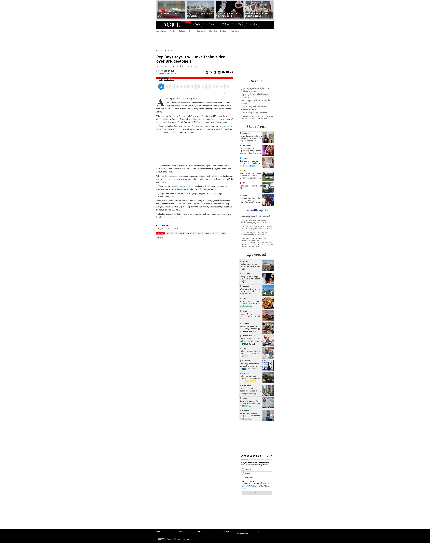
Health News (246, 386)
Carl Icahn (205, 233)
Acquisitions (195, 233)
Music (244, 170)
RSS (258, 531)
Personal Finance (248, 336)
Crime (191, 31)
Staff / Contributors (242, 532)
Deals (171, 78)
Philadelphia (184, 233)
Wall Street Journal (182, 186)
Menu (160, 24)
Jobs (243, 183)
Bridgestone (214, 233)
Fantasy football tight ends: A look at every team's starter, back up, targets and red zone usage (257, 118)
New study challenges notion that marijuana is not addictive (253, 239)
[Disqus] (194, 300)
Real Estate (246, 286)
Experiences (246, 146)
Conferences (246, 361)
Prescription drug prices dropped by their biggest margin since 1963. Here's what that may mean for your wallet (257, 244)
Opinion (182, 31)
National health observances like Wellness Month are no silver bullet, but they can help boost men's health (257, 228)
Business (223, 31)
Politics (172, 31)
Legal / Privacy (223, 531)
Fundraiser (246, 323)
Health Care (246, 411)
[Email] (227, 73)
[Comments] (223, 73)
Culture (225, 24)
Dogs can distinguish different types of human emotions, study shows (255, 217)
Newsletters (236, 31)
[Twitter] (211, 73)
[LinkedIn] (215, 73)
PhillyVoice (172, 24)
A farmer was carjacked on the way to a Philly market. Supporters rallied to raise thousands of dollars (255, 90)
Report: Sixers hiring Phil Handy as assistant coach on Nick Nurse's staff (254, 113)
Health (211, 24)
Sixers (244, 195)
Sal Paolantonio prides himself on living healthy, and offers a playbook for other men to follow (257, 102)
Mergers (223, 233)
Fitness (245, 261)
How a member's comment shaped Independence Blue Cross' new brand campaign (254, 234)
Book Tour (246, 274)
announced (207, 103)
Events (240, 24)
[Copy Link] (231, 73)
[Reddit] (219, 73)
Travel (244, 299)
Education (213, 31)
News (197, 24)
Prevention (246, 158)
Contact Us (201, 531)
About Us (160, 531)
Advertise (180, 531)
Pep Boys (160, 238)
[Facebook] (207, 73)
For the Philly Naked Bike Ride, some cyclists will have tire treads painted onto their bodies (256, 96)
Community (246, 373)
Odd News (201, 31)
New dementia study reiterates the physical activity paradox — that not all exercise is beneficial (255, 108)
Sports (254, 24)
